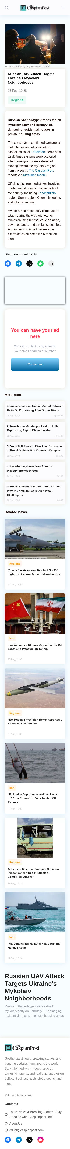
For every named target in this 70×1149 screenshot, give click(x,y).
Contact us (35, 364)
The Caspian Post (41, 170)
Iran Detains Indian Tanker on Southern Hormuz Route (34, 945)
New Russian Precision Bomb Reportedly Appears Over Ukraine (35, 721)
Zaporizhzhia (47, 193)
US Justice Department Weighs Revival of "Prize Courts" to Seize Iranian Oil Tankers (33, 798)
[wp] (40, 263)
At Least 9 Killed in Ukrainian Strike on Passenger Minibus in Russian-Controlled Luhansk (33, 872)
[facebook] (8, 263)
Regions (17, 100)
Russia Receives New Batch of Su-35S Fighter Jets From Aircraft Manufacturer (34, 572)
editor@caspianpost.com (26, 1130)
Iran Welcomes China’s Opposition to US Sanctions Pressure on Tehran (35, 646)
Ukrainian (38, 152)
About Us (15, 1123)
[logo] (35, 8)
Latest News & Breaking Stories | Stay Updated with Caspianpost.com (35, 1114)
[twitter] (29, 263)
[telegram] (19, 263)
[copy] (51, 263)
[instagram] (40, 1140)
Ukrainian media (34, 175)
